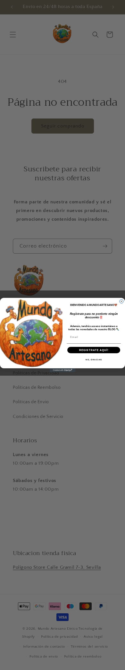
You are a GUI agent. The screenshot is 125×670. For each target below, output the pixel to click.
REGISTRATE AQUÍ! (94, 349)
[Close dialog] (121, 301)
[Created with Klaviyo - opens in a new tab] (62, 370)
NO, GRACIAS (94, 359)
